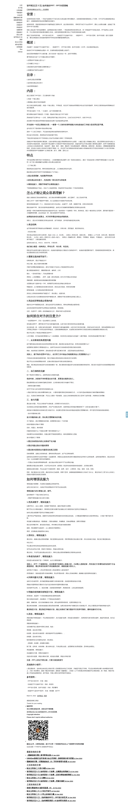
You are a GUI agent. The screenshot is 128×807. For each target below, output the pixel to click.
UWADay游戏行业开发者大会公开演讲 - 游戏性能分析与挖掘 (54, 758)
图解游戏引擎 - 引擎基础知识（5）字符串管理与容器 (51, 761)
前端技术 (19, 22)
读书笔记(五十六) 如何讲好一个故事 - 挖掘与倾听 (50, 781)
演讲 (20, 39)
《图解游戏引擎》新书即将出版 (43, 755)
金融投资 (19, 30)
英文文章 (19, 35)
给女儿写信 (18, 42)
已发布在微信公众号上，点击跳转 (38, 9)
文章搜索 (19, 10)
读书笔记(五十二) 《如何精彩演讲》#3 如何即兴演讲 (51, 800)
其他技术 (19, 27)
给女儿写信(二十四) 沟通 (41, 768)
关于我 (20, 8)
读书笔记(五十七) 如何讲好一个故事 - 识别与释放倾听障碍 (53, 775)
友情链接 (19, 47)
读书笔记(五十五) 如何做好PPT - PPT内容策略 (42, 712)
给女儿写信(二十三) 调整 (40, 778)
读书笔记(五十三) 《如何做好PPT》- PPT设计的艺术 (51, 797)
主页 (20, 5)
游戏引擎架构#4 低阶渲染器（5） (44, 788)
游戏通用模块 (18, 20)
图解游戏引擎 (18, 17)
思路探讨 (19, 32)
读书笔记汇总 (18, 37)
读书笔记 (40, 696)
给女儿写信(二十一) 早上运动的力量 (45, 794)
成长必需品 (18, 44)
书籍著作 (19, 12)
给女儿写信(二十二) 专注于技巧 (43, 791)
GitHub (20, 52)
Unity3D (19, 15)
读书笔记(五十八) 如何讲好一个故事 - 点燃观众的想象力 (52, 771)
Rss (21, 49)
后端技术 (19, 25)
